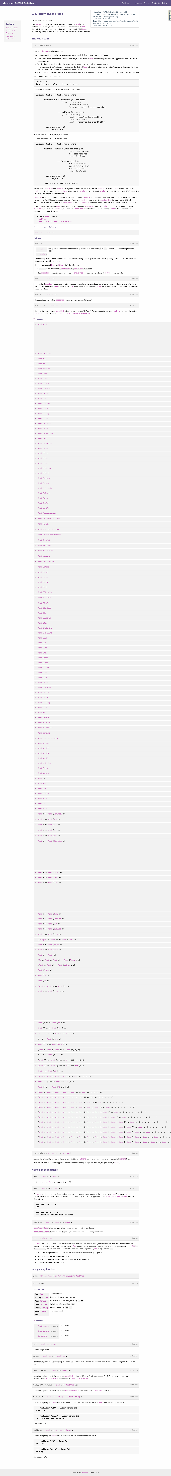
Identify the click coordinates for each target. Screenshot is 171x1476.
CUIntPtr (47, 473)
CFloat (46, 394)
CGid (45, 638)
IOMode (46, 567)
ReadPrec (87, 197)
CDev (45, 623)
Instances (137, 3)
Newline (46, 556)
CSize (45, 448)
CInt (45, 399)
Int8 (45, 587)
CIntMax (46, 403)
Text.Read (39, 24)
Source (147, 3)
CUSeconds (47, 488)
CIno (45, 648)
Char (72, 286)
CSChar (46, 428)
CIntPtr (46, 408)
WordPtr (46, 508)
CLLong (46, 414)
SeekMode (47, 540)
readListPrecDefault (62, 221)
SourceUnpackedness (52, 535)
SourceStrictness (51, 529)
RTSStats (47, 598)
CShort (46, 438)
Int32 (45, 577)
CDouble (46, 389)
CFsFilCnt (47, 633)
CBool (45, 374)
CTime (45, 453)
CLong (45, 418)
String (45, 51)
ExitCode (47, 546)
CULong (46, 483)
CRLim (45, 683)
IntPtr (46, 503)
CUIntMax (47, 468)
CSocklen (47, 688)
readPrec (60, 189)
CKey (45, 653)
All (44, 359)
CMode (45, 658)
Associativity (49, 513)
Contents (156, 3)
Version (46, 369)
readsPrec (48, 189)
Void (45, 324)
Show (102, 55)
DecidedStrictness (51, 518)
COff (45, 673)
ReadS (82, 191)
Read (78, 24)
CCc (44, 613)
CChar (45, 379)
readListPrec (106, 200)
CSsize (46, 698)
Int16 (45, 572)
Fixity (46, 524)
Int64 (45, 582)
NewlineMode (48, 561)
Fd (44, 713)
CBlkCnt (46, 603)
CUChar (46, 458)
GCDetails (47, 592)
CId (44, 643)
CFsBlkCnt (47, 628)
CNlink (46, 668)
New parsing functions (10, 37)
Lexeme (46, 717)
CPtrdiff (47, 423)
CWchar (46, 498)
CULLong (46, 478)
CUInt (45, 463)
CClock (46, 384)
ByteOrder (47, 353)
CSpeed (46, 693)
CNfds (45, 663)
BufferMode (48, 551)
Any (44, 364)
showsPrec (78, 269)
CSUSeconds (48, 433)
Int (41, 249)
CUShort (46, 493)
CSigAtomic (48, 443)
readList (58, 209)
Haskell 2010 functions (11, 31)
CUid (45, 708)
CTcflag (46, 703)
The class (12, 28)
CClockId (47, 618)
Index (164, 3)
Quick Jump (126, 3)
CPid (45, 678)
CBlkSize (47, 608)
